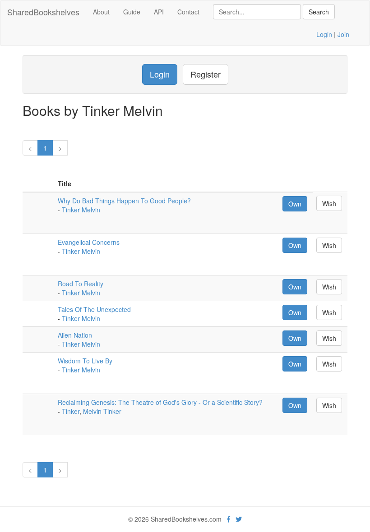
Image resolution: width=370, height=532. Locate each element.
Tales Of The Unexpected (94, 309)
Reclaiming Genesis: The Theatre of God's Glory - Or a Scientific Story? (160, 402)
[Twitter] (239, 518)
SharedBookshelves (43, 12)
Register (205, 74)
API (159, 11)
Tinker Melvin (81, 209)
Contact (188, 11)
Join (343, 34)
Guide (131, 11)
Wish (329, 203)
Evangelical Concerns (89, 242)
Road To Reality (80, 283)
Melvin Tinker (102, 411)
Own (294, 203)
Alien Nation (75, 334)
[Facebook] (228, 518)
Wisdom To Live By (85, 360)
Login (324, 34)
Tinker (70, 411)
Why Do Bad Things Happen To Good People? (124, 200)
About (101, 11)
